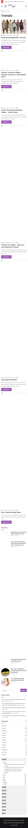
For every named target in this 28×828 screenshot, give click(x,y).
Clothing (4, 733)
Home (3, 11)
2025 (4, 787)
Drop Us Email (14, 825)
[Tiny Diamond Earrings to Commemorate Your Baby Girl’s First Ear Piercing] (5, 599)
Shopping (4, 749)
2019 (4, 807)
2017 (4, 813)
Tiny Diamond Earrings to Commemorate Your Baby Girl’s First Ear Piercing (18, 543)
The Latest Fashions (9, 380)
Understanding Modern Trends (13, 37)
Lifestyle (4, 742)
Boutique (4, 730)
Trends (4, 754)
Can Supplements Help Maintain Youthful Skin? (17, 679)
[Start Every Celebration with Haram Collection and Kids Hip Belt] (5, 672)
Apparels (4, 725)
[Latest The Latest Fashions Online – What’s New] (14, 97)
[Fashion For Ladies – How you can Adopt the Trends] (14, 183)
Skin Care (4, 752)
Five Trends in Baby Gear (11, 512)
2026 (4, 759)
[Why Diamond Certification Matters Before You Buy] (5, 535)
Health (3, 737)
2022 (4, 797)
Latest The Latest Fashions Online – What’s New (11, 111)
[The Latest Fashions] (14, 318)
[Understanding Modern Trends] (14, 26)
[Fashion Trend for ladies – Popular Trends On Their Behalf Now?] (14, 59)
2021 (4, 800)
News (3, 747)
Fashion (4, 735)
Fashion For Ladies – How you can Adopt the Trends (12, 246)
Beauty (4, 728)
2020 (4, 803)
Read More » (6, 47)
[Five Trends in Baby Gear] (14, 450)
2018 (4, 810)
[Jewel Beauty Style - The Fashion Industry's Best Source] (10, 6)
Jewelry (4, 740)
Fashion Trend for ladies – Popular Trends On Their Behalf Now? (13, 74)
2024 (4, 790)
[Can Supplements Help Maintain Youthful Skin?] (5, 682)
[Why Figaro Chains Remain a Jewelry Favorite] (5, 663)
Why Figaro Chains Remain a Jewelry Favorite (15, 1)
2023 (4, 794)
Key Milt (4, 35)
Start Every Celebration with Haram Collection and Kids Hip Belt (18, 670)
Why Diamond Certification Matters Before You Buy (19, 533)
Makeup (4, 745)
